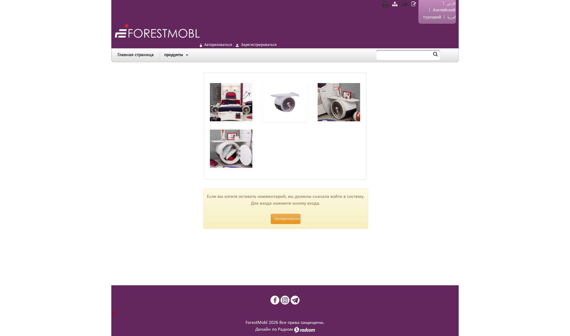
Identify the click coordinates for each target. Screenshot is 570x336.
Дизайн (263, 329)
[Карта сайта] (395, 5)
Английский (444, 10)
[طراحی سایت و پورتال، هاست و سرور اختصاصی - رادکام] (304, 329)
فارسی (450, 3)
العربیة (451, 17)
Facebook (274, 300)
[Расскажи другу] (404, 5)
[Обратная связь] (413, 5)
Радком (285, 329)
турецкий (432, 17)
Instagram (285, 300)
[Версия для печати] (385, 5)
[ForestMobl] (157, 31)
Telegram (295, 300)
